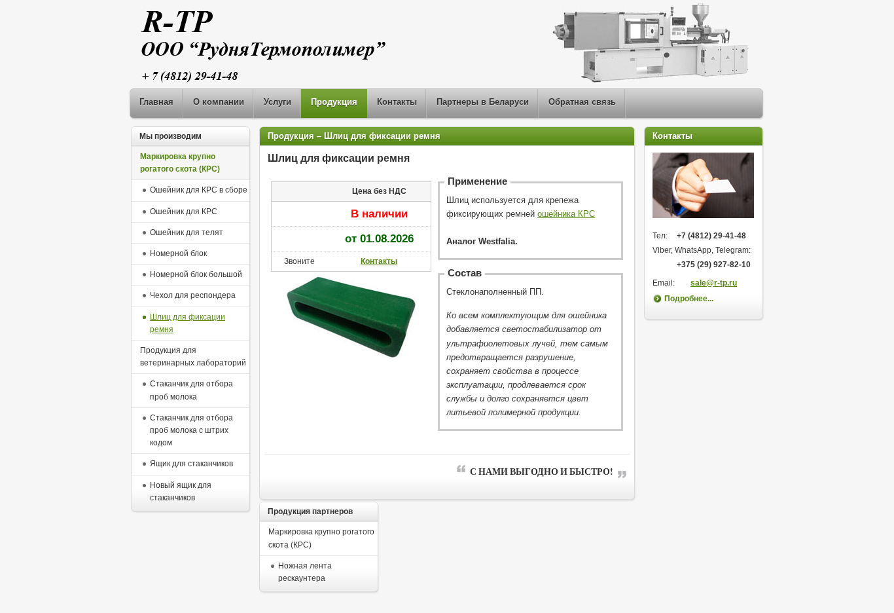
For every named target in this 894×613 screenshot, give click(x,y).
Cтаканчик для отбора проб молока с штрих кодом (191, 430)
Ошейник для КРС (183, 211)
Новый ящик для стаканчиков (180, 491)
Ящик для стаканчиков (191, 463)
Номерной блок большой (196, 274)
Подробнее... (688, 298)
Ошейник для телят (186, 232)
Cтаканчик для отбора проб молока (191, 390)
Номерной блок (178, 253)
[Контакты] (703, 215)
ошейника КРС (566, 214)
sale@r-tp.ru (713, 283)
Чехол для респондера (193, 295)
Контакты (379, 261)
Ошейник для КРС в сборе (198, 190)
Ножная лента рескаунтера (305, 572)
